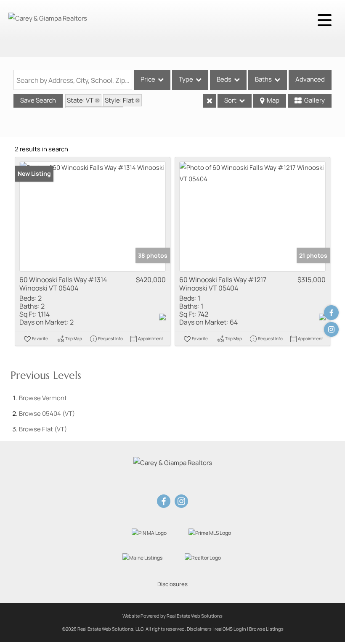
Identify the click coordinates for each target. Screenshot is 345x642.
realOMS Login (230, 629)
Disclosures (172, 584)
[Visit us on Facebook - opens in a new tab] (331, 312)
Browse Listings (266, 629)
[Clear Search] (209, 101)
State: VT (80, 100)
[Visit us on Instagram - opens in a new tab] (331, 329)
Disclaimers (199, 629)
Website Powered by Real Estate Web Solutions (172, 616)
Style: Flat (119, 100)
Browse (43, 398)
